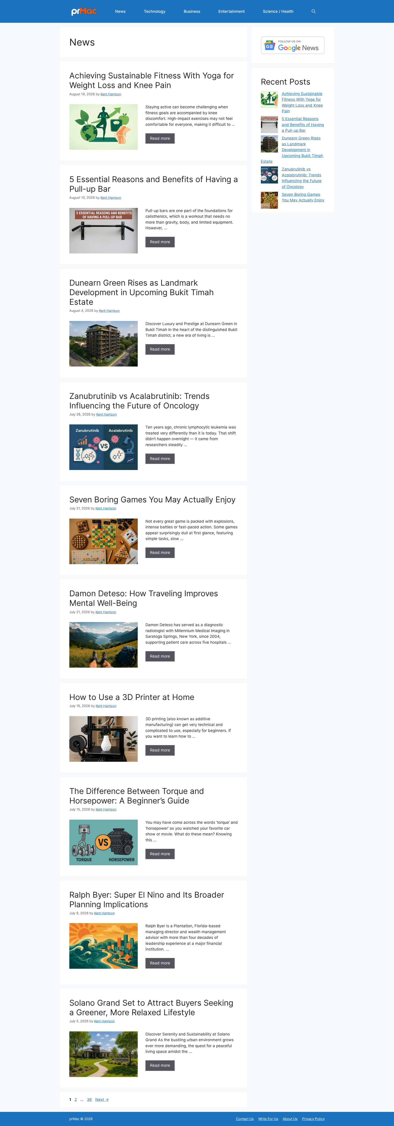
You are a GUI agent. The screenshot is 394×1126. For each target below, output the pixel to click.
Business (192, 11)
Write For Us (268, 1119)
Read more (160, 138)
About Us (290, 1119)
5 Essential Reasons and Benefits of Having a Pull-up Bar (303, 124)
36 (90, 1099)
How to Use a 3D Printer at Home (131, 697)
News (120, 11)
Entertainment (231, 11)
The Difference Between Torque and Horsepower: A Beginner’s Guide (136, 795)
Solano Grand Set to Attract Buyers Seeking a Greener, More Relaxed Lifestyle (151, 1007)
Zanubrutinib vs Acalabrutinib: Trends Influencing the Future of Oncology (139, 400)
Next (102, 1099)
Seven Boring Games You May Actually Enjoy (152, 499)
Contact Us (245, 1119)
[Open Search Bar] (314, 11)
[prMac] (84, 11)
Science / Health (278, 11)
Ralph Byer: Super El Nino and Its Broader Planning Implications (146, 899)
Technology (155, 11)
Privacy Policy (313, 1119)
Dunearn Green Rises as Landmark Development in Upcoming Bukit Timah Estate (141, 292)
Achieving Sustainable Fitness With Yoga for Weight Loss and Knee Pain (151, 80)
